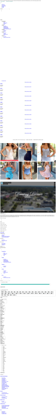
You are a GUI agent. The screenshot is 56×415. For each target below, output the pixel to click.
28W (37, 293)
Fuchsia (4, 360)
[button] (4, 21)
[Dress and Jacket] (2, 305)
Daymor (3, 401)
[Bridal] (3, 300)
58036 (1, 125)
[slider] (50, 284)
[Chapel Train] (2, 327)
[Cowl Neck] (2, 329)
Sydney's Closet (4, 388)
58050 (1, 130)
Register (3, 6)
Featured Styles (4, 80)
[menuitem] (29, 4)
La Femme (3, 383)
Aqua (3, 350)
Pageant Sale (3, 411)
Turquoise (4, 351)
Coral (3, 364)
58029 (1, 116)
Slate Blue (4, 353)
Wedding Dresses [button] (2, 403)
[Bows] (2, 320)
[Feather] (1, 323)
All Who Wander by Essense (5, 405)
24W (29, 293)
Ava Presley (3, 379)
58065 (1, 134)
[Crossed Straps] (2, 312)
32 (6, 293)
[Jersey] (1, 324)
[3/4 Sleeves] (2, 337)
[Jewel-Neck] (2, 331)
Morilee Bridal (4, 407)
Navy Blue (4, 354)
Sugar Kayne (3, 397)
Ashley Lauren (4, 378)
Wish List (3, 4)
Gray (3, 369)
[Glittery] (1, 315)
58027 (1, 106)
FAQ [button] (2, 275)
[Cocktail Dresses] (3, 302)
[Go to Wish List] (1, 2)
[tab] (29, 251)
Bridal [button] (3, 257)
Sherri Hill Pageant (4, 392)
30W (41, 293)
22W (25, 293)
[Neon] (1, 316)
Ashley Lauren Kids (4, 396)
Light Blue (4, 352)
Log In (3, 7)
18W (17, 293)
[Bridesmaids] (3, 301)
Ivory (3, 365)
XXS (49, 293)
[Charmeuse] (1, 322)
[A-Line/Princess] (2, 333)
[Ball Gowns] (2, 304)
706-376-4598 (2, 1)
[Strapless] (2, 342)
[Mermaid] (2, 334)
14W (10, 293)
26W (33, 293)
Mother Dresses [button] (2, 399)
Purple (4, 355)
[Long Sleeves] (2, 338)
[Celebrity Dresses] (2, 308)
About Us (3, 239)
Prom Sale (3, 412)
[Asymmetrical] (2, 326)
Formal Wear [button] (4, 251)
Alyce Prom (3, 377)
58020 (1, 102)
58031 (1, 120)
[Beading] (2, 319)
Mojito (4, 347)
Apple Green (4, 348)
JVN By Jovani (4, 382)
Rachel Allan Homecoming (5, 386)
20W (21, 293)
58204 (1, 83)
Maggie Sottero (4, 406)
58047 (1, 97)
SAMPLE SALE (4, 413)
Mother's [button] (3, 264)
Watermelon (4, 361)
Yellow (4, 346)
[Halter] (2, 330)
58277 (1, 88)
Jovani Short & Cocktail (5, 381)
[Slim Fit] (2, 335)
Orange (4, 363)
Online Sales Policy (4, 240)
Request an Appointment (9, 1)
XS (52, 293)
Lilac (3, 356)
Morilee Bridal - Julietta (5, 408)
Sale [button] (0, 409)
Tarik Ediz (3, 389)
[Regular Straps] (2, 341)
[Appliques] (2, 318)
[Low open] (2, 313)
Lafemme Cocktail (4, 384)
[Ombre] (1, 317)
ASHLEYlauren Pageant (5, 393)
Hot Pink (4, 359)
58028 (1, 111)
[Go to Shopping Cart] (0, 2)
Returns (3, 235)
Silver (3, 370)
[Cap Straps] (2, 340)
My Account (3, 5)
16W (13, 293)
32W (45, 293)
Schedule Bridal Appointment (6, 236)
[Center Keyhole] (2, 309)
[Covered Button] (2, 311)
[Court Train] (2, 328)
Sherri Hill (3, 387)
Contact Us (3, 234)
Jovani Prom (3, 380)
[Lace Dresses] (2, 306)
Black (3, 368)
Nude (3, 366)
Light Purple (4, 357)
